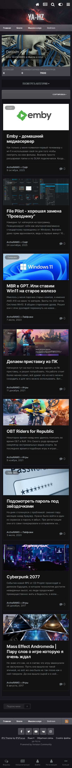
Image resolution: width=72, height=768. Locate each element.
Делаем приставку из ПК (32, 361)
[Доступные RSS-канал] (66, 721)
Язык (30, 738)
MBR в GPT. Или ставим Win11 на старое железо (31, 288)
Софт (10, 108)
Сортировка (59, 94)
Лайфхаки (12, 257)
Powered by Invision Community (36, 744)
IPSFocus (20, 738)
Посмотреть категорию (35, 83)
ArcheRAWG (18, 57)
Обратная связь (45, 738)
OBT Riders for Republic (30, 431)
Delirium (12, 52)
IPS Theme (7, 738)
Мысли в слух (35, 57)
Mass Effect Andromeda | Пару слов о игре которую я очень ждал (35, 651)
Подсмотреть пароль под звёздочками (33, 504)
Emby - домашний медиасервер (25, 139)
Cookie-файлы (63, 738)
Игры (10, 333)
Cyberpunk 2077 (23, 576)
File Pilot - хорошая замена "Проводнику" (34, 213)
